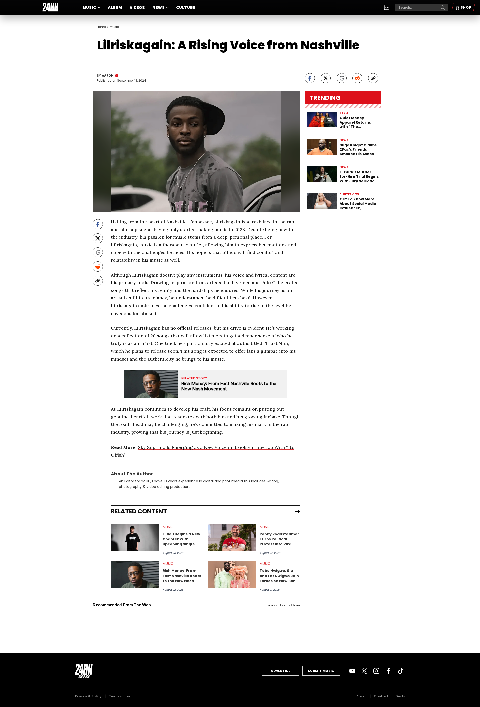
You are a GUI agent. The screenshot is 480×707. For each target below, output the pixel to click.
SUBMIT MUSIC (321, 670)
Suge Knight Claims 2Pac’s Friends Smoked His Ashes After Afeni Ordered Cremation (359, 149)
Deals (400, 696)
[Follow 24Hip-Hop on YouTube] (352, 671)
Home (101, 27)
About (361, 696)
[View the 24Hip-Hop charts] (386, 8)
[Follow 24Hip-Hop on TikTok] (400, 671)
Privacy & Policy (88, 696)
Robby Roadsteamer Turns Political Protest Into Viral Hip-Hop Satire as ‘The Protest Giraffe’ (280, 539)
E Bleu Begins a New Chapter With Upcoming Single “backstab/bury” (181, 539)
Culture (185, 7)
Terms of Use (119, 696)
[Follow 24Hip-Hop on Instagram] (376, 671)
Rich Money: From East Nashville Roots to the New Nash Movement (182, 575)
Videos (137, 7)
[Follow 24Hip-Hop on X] (364, 671)
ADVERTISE (280, 670)
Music (89, 7)
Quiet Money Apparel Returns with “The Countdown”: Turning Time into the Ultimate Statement (357, 122)
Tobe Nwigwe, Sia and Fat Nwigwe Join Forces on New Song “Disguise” (279, 575)
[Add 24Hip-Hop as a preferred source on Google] (342, 78)
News (158, 7)
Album (115, 7)
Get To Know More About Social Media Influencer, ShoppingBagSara (358, 203)
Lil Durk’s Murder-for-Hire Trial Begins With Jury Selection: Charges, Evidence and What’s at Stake (359, 177)
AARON (108, 76)
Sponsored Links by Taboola (283, 605)
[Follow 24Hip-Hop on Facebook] (388, 671)
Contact (381, 696)
